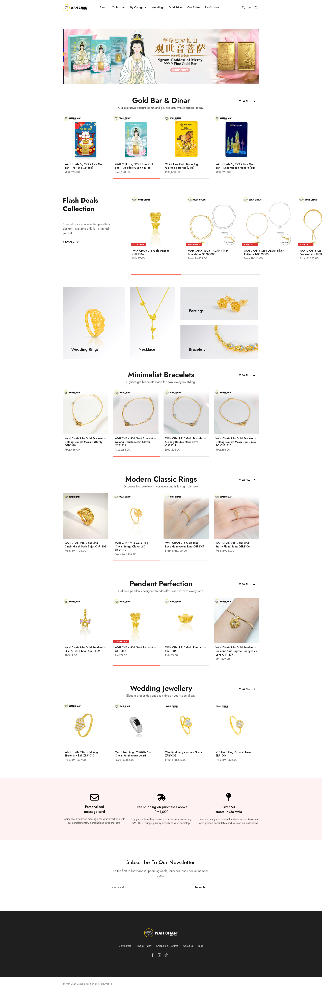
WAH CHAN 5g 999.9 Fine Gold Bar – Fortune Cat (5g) (84, 166)
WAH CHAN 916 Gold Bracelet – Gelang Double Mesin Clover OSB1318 (135, 442)
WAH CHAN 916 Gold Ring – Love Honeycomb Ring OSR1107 (184, 544)
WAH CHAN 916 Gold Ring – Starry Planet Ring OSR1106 (234, 544)
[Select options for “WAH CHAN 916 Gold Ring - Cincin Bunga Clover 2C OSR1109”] (131, 533)
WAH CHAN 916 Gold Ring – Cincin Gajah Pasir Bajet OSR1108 (85, 544)
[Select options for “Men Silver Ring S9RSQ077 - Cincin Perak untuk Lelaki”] (131, 742)
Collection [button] (118, 7)
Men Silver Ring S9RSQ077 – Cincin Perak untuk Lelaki (133, 753)
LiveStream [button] (212, 7)
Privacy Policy (143, 946)
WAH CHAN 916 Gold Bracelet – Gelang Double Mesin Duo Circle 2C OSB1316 (236, 442)
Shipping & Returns (167, 946)
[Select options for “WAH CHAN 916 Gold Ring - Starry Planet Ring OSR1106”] (232, 533)
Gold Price (175, 7)
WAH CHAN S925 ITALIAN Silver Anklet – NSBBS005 (264, 252)
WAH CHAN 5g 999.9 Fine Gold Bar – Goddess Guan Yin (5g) (134, 166)
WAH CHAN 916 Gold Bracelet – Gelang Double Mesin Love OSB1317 (185, 442)
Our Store (193, 7)
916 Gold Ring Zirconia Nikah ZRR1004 (234, 753)
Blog (200, 946)
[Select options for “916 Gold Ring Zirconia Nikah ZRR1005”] (182, 742)
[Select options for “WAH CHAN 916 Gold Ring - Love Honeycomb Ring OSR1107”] (182, 533)
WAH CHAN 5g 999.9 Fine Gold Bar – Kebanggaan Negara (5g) (235, 166)
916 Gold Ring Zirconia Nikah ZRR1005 (183, 753)
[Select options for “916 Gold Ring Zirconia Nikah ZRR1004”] (232, 742)
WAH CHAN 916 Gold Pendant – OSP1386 (152, 252)
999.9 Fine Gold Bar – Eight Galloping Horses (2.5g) (182, 166)
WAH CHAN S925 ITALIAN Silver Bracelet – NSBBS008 (208, 252)
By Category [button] (138, 7)
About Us (188, 946)
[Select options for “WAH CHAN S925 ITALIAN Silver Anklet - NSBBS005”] (263, 241)
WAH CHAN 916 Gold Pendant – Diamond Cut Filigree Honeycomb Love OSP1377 (236, 651)
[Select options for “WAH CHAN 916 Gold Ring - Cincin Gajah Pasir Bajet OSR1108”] (81, 533)
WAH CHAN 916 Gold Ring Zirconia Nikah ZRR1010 (81, 753)
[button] (248, 80)
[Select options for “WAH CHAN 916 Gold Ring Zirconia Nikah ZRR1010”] (81, 742)
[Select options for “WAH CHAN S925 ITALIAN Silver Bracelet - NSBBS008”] (207, 241)
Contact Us (125, 946)
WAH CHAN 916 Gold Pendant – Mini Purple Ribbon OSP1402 (85, 649)
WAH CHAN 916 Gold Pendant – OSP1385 (185, 649)
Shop (103, 7)
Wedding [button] (157, 7)
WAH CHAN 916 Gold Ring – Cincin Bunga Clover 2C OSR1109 (133, 546)
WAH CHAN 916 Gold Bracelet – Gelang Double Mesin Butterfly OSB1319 (85, 442)
